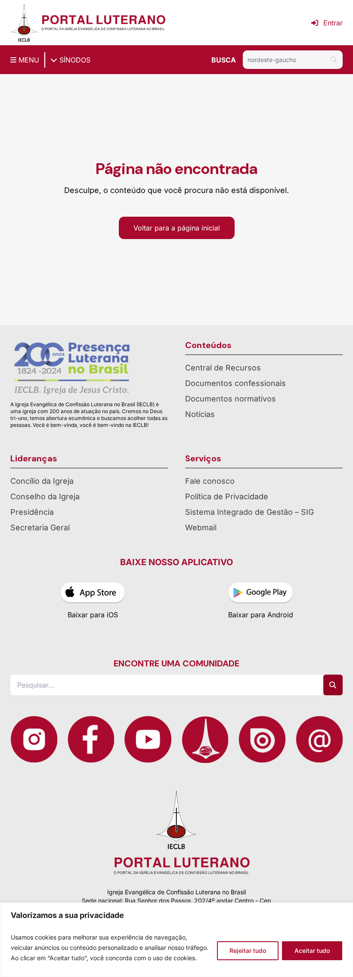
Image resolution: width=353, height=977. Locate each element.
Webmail (201, 527)
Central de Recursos (223, 367)
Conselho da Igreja (45, 496)
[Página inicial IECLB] (24, 23)
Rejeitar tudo (247, 950)
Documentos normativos (230, 398)
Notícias (200, 414)
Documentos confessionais (235, 383)
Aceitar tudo (312, 950)
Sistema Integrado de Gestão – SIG (249, 512)
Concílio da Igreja (42, 480)
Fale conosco (210, 480)
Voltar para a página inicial (176, 228)
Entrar (333, 23)
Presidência (32, 512)
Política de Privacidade (226, 496)
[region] (176, 939)
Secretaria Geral (40, 527)
